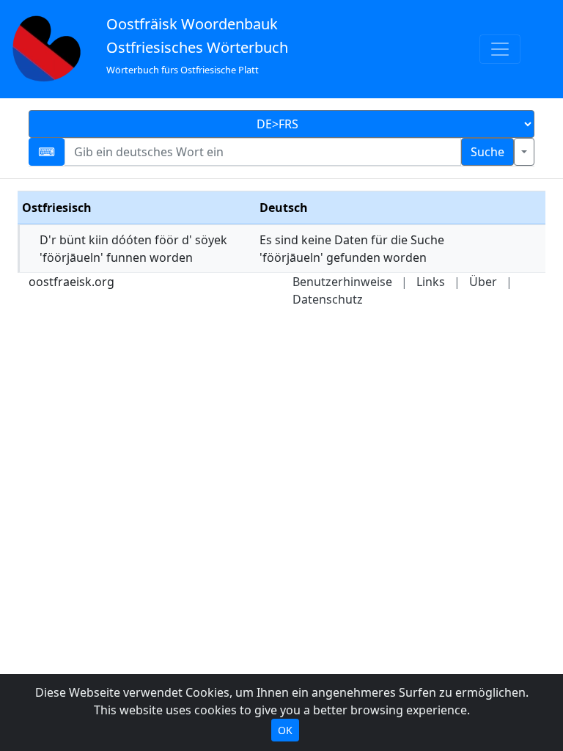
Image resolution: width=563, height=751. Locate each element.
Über (483, 282)
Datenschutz (327, 299)
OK (285, 730)
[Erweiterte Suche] (524, 152)
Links (430, 282)
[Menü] (499, 49)
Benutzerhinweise (342, 282)
